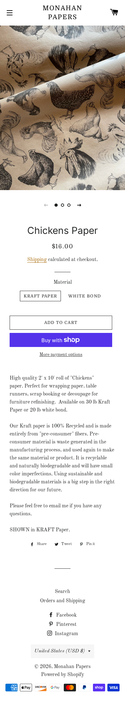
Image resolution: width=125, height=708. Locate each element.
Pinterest (66, 624)
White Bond (84, 296)
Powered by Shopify (62, 674)
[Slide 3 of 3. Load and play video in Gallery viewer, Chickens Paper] (69, 205)
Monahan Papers (62, 12)
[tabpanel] (62, 107)
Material (63, 282)
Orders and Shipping (62, 601)
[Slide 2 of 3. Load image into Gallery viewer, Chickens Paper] (62, 205)
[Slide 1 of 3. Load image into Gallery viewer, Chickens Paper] (56, 205)
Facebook (66, 615)
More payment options (60, 354)
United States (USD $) (59, 651)
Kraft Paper (40, 296)
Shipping (37, 259)
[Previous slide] (46, 205)
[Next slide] (79, 205)
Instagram (66, 633)
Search (62, 591)
